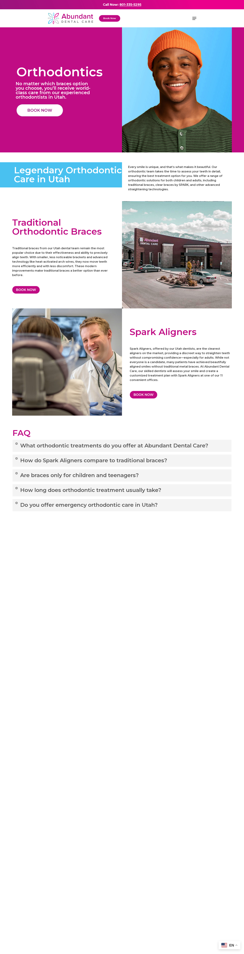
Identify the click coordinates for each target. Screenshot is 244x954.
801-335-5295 (130, 5)
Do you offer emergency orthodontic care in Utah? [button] (89, 505)
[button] (194, 18)
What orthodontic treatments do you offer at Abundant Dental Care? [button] (114, 445)
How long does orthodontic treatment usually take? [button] (90, 490)
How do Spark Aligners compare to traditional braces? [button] (93, 460)
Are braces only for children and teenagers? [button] (79, 475)
